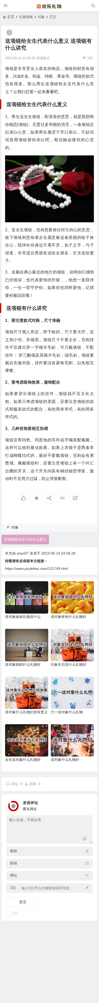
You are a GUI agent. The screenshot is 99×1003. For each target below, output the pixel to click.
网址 (13, 875)
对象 (41, 17)
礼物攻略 (26, 17)
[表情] (84, 839)
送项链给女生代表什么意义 (25, 539)
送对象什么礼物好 (65, 760)
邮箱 (13, 863)
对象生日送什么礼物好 (68, 664)
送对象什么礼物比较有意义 (26, 712)
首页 (10, 17)
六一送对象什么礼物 (67, 712)
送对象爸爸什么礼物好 (68, 617)
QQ (13, 887)
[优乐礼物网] (49, 6)
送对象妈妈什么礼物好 (23, 664)
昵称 (13, 851)
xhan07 (23, 553)
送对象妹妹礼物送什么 (23, 617)
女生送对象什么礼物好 (23, 760)
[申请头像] (87, 804)
